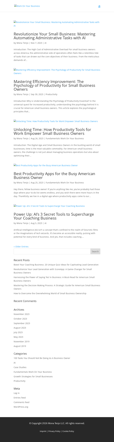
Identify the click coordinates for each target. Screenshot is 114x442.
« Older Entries (21, 246)
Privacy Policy (54, 431)
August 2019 (20, 346)
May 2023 (18, 336)
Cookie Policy (68, 431)
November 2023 (21, 314)
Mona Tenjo (22, 42)
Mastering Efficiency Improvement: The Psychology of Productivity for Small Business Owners (54, 85)
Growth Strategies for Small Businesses (33, 376)
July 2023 (18, 332)
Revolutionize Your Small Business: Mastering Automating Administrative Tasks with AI (54, 35)
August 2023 (20, 327)
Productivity (51, 94)
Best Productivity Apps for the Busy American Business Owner (54, 175)
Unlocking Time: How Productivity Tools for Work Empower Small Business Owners (52, 131)
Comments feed (21, 402)
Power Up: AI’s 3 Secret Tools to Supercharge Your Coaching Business (54, 216)
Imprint (43, 431)
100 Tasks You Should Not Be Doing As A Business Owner (42, 358)
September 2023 (22, 323)
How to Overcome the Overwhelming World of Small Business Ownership (50, 293)
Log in (17, 393)
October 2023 (20, 318)
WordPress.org (21, 406)
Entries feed (20, 397)
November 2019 (21, 341)
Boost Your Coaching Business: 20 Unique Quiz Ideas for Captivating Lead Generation (56, 264)
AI (45, 42)
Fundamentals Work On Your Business (65, 138)
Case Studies (20, 367)
